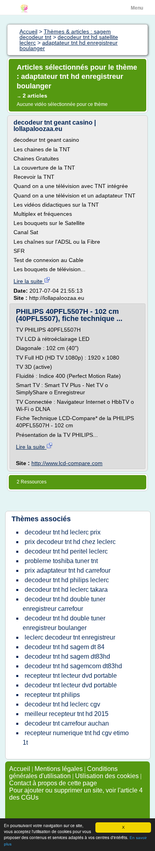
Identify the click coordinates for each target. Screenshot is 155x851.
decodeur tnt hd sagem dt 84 (65, 647)
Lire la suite (29, 281)
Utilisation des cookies (107, 776)
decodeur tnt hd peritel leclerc (66, 551)
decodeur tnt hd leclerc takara (66, 589)
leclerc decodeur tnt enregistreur (70, 637)
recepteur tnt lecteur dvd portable (71, 675)
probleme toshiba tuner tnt (61, 561)
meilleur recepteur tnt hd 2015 (66, 713)
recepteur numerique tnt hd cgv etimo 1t (76, 738)
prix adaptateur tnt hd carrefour (67, 570)
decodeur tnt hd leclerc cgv (62, 704)
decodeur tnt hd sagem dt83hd (67, 656)
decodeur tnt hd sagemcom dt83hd (73, 666)
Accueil (19, 768)
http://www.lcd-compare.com (67, 463)
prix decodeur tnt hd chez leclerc (70, 541)
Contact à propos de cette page (53, 783)
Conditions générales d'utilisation (63, 772)
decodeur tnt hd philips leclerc (67, 580)
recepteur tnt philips (52, 694)
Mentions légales (59, 768)
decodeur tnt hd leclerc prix (63, 532)
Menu (137, 8)
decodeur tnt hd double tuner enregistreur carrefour (64, 604)
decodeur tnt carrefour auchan (67, 723)
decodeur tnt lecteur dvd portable (71, 685)
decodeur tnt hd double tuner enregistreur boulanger (64, 623)
